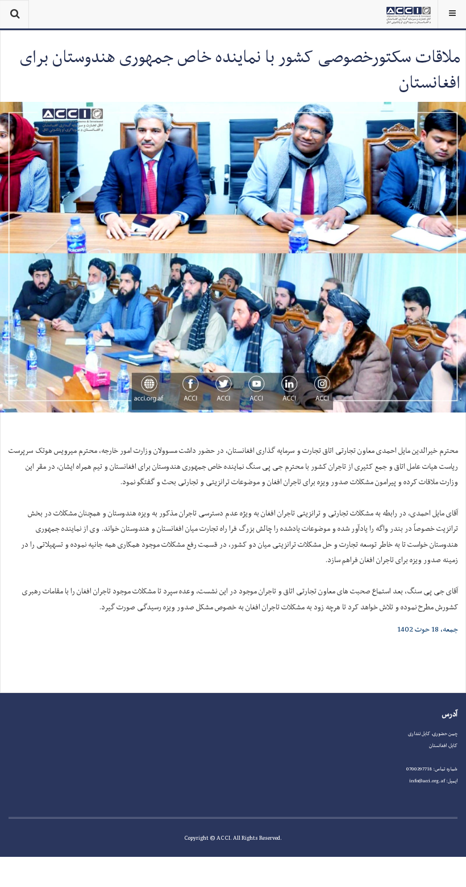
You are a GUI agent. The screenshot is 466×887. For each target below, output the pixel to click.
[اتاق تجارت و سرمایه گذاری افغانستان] (408, 14)
